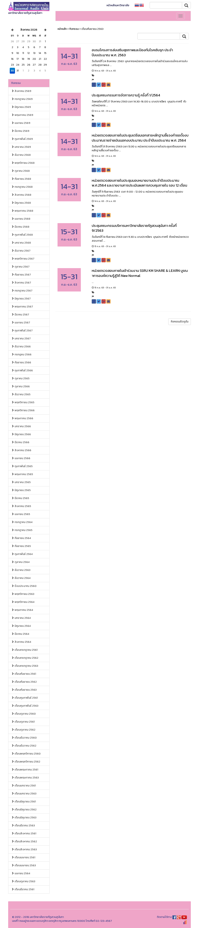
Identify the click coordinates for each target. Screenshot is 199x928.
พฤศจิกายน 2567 (24, 259)
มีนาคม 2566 (21, 442)
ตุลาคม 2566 (22, 386)
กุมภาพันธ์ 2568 (23, 235)
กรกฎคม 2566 (22, 354)
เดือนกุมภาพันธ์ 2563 (26, 706)
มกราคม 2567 (22, 338)
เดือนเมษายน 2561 (24, 857)
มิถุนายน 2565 (22, 490)
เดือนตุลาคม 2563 (24, 881)
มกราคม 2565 (22, 482)
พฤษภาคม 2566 (23, 418)
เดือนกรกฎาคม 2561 (26, 650)
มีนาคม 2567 (21, 315)
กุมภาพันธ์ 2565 (23, 466)
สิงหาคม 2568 (22, 195)
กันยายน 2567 (22, 275)
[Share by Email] (108, 85)
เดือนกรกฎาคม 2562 (26, 658)
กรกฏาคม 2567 (23, 291)
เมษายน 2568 (22, 219)
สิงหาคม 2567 (22, 283)
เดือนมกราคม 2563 (25, 794)
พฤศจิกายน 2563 (24, 594)
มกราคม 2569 (22, 147)
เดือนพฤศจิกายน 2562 (27, 762)
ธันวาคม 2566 (22, 346)
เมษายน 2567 (22, 322)
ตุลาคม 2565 (22, 378)
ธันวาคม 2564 (22, 578)
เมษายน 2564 (22, 873)
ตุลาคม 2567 (22, 267)
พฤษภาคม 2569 (23, 115)
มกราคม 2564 (22, 618)
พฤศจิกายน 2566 (24, 410)
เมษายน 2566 (22, 458)
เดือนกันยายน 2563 (25, 690)
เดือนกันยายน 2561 (25, 674)
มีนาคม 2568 (21, 227)
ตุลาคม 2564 (22, 562)
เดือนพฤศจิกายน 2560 (27, 754)
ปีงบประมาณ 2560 (25, 586)
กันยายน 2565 (22, 546)
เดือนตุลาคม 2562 (24, 730)
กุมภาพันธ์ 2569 (23, 139)
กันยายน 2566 (22, 362)
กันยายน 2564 (22, 538)
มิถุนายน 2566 (22, 434)
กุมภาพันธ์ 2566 (23, 370)
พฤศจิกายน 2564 (24, 602)
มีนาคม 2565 (21, 498)
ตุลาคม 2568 (22, 171)
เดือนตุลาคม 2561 (24, 722)
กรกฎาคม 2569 (23, 99)
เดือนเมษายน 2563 (25, 865)
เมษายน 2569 (22, 123)
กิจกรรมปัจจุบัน (179, 322)
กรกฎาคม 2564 (23, 522)
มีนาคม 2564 (21, 634)
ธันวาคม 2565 (22, 394)
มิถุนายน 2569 (22, 107)
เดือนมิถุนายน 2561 (25, 801)
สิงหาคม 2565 (22, 506)
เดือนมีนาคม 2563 (24, 825)
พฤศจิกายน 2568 (24, 163)
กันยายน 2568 (22, 179)
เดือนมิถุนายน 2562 (25, 809)
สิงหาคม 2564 (22, 642)
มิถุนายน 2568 (22, 203)
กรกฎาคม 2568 (23, 187)
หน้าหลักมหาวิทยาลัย (117, 5)
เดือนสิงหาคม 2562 (25, 841)
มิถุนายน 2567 (22, 299)
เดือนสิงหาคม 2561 (25, 833)
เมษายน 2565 (22, 514)
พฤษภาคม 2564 (23, 610)
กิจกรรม (16, 83)
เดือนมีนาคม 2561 (24, 889)
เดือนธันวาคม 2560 (25, 738)
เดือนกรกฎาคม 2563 (26, 666)
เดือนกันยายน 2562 (25, 682)
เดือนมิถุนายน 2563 (25, 817)
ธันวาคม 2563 (22, 570)
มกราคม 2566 (22, 426)
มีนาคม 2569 (21, 131)
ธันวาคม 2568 (22, 155)
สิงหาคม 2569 (22, 91)
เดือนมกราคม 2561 (25, 786)
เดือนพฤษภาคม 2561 (26, 770)
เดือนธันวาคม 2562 (25, 746)
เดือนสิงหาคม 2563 (25, 849)
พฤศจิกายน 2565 (24, 402)
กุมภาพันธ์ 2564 (23, 554)
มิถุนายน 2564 (22, 626)
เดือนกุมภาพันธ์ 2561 (26, 698)
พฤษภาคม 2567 (23, 307)
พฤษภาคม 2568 (23, 211)
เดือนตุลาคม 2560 (25, 714)
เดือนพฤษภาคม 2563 (26, 778)
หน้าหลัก (62, 29)
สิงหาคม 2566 (22, 450)
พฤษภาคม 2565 (23, 474)
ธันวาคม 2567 (22, 251)
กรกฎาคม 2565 (23, 530)
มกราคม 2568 (22, 243)
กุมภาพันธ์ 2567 (23, 330)
